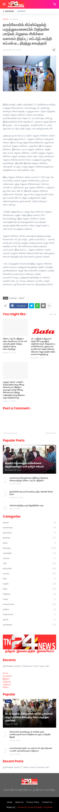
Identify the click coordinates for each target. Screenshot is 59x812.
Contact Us (47, 802)
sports (29, 619)
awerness (29, 532)
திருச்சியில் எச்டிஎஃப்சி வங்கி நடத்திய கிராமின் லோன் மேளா (31, 492)
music (29, 599)
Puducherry (29, 614)
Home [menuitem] (5, 673)
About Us (19, 802)
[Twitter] (31, 305)
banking (29, 537)
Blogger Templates (44, 807)
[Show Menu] (4, 4)
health (21, 298)
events (29, 573)
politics (29, 609)
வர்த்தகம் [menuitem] (7, 684)
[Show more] (49, 305)
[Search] (55, 4)
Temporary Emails (25, 807)
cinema (29, 558)
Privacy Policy (32, 802)
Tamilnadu (29, 624)
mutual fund (29, 604)
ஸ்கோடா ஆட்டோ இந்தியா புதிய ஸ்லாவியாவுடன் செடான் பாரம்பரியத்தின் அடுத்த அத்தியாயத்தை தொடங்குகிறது (15, 343)
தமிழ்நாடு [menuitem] (7, 681)
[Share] (54, 50)
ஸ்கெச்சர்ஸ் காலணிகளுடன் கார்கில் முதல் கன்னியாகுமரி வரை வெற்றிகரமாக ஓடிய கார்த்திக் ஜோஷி (30, 734)
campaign (29, 553)
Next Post (50, 433)
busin (29, 543)
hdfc (29, 578)
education (29, 568)
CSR (29, 563)
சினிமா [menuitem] (6, 687)
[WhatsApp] (37, 305)
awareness (29, 527)
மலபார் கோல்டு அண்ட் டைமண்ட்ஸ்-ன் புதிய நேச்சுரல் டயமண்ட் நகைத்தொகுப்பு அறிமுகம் (30, 749)
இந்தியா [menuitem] (6, 679)
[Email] (43, 305)
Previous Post (11, 433)
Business (21, 11)
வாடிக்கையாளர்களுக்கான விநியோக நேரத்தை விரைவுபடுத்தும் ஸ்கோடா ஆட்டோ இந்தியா (28, 479)
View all (52, 314)
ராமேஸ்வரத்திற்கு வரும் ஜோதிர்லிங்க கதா (27, 505)
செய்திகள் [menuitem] (7, 676)
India (29, 589)
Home (5, 19)
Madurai (29, 594)
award (29, 522)
